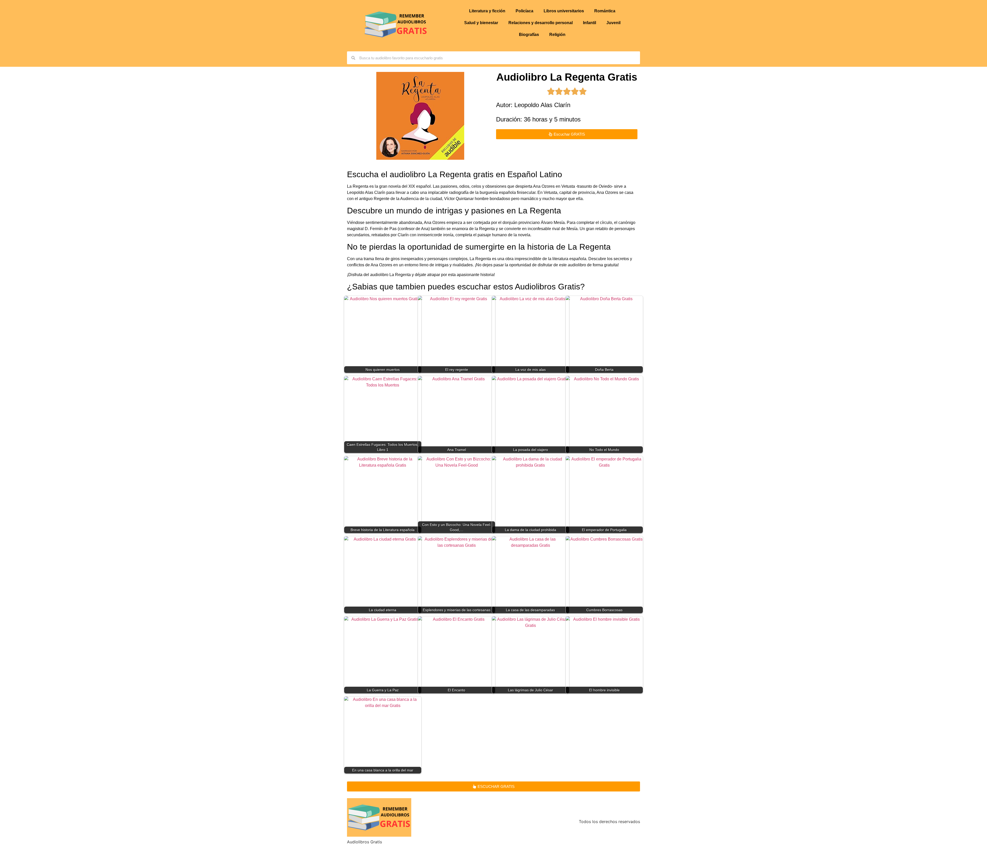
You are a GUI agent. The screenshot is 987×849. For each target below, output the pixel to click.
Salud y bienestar (481, 23)
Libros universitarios (564, 11)
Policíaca (524, 11)
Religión (557, 34)
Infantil (589, 23)
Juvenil (613, 23)
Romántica (604, 11)
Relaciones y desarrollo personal (540, 23)
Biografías (529, 34)
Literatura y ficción (487, 11)
